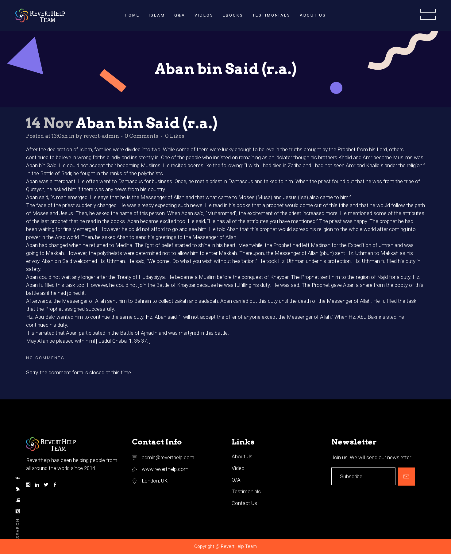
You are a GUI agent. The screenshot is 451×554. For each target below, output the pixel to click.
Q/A (236, 480)
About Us (242, 456)
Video (238, 468)
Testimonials (246, 491)
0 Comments (141, 136)
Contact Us (244, 503)
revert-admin (101, 136)
